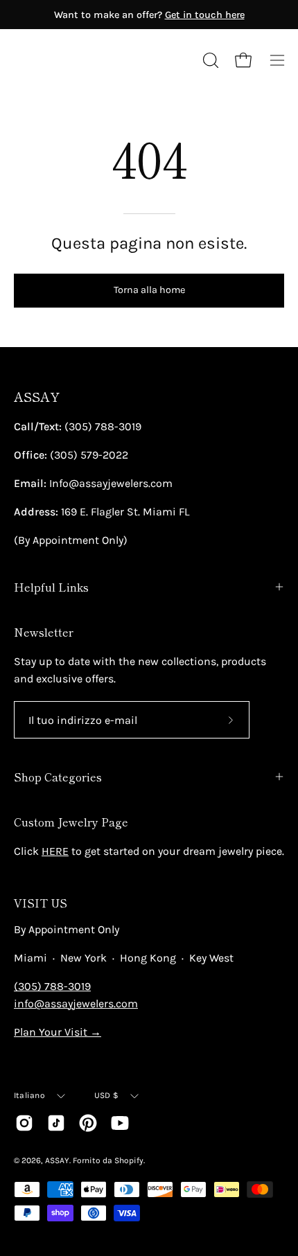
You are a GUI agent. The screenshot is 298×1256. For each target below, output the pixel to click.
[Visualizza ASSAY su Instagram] (24, 1123)
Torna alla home (149, 290)
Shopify (128, 1160)
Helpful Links (51, 586)
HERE (55, 851)
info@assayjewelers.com (76, 1003)
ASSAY (37, 397)
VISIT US (40, 902)
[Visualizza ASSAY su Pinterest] (88, 1123)
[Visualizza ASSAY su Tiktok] (56, 1123)
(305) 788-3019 (52, 986)
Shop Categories (58, 776)
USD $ (106, 1095)
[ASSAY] (76, 60)
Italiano (29, 1095)
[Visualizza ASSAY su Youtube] (119, 1123)
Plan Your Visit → (57, 1031)
